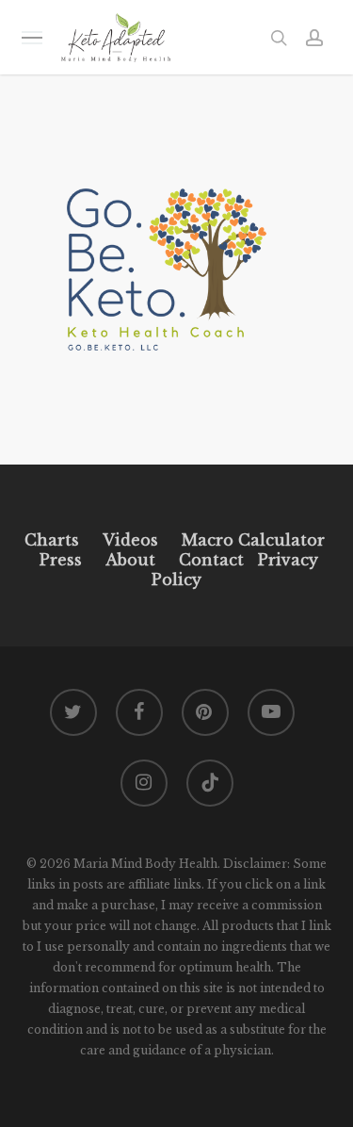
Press (61, 559)
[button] (32, 37)
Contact (211, 559)
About (130, 559)
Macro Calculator (253, 540)
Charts (51, 540)
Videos (130, 540)
